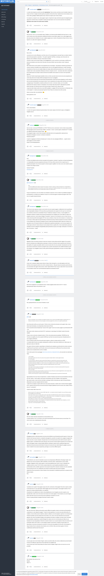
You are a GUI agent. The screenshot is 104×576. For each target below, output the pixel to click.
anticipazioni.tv (33, 155)
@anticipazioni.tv (30, 182)
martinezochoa (33, 281)
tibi (30, 31)
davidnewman (32, 299)
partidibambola (33, 50)
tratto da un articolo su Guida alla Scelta (51, 352)
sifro (31, 314)
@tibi (28, 316)
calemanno (32, 125)
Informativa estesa (34, 574)
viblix (31, 556)
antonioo (31, 433)
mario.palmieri (33, 457)
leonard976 (32, 260)
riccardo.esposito (33, 9)
